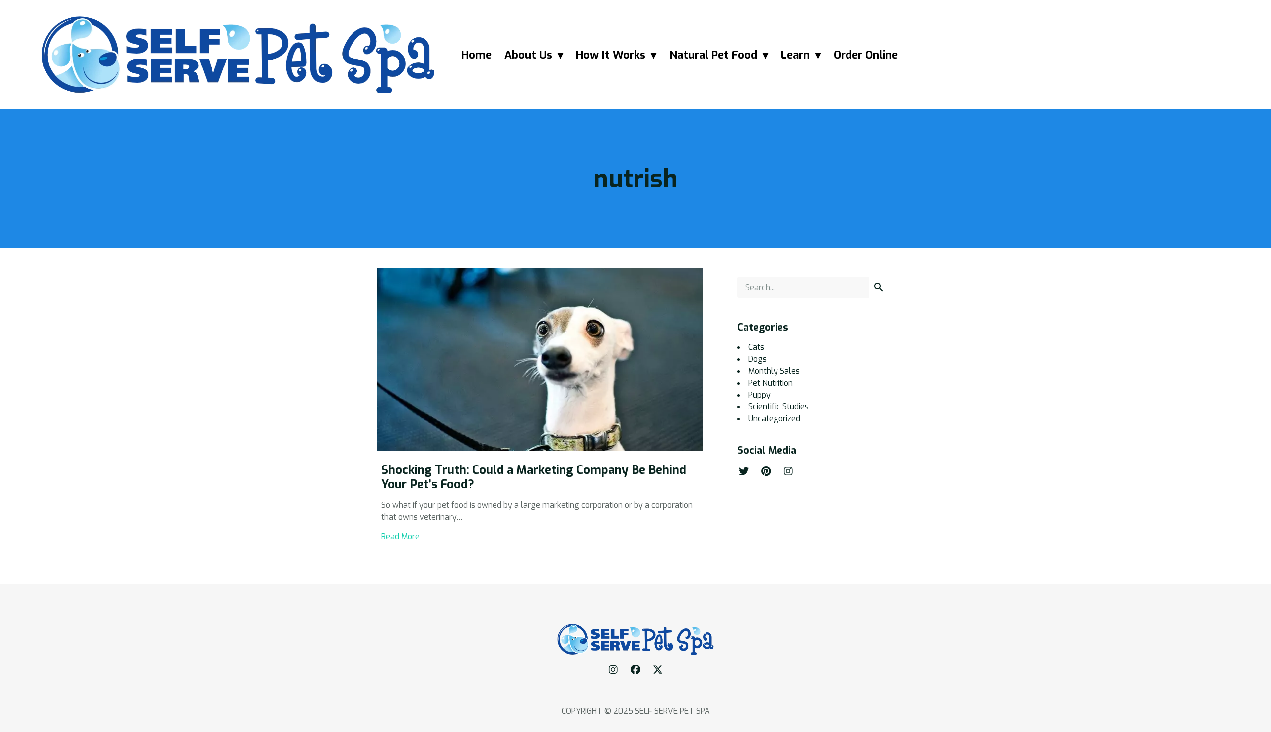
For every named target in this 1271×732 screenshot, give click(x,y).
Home (476, 55)
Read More (400, 537)
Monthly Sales (774, 371)
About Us (528, 55)
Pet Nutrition (770, 383)
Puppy (759, 395)
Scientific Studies (778, 406)
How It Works (610, 55)
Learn (795, 55)
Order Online (866, 55)
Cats (756, 347)
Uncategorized (774, 418)
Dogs (757, 359)
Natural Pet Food (713, 55)
